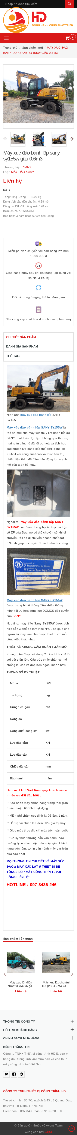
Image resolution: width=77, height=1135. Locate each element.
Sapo (48, 1132)
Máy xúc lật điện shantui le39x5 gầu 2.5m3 (21, 986)
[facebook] (14, 1074)
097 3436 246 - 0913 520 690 (41, 1111)
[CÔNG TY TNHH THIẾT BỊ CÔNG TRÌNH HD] (38, 20)
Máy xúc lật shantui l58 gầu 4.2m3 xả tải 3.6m (56, 986)
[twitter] (6, 1074)
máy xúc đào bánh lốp (35, 414)
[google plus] (21, 1074)
